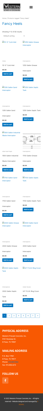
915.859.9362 (13, 362)
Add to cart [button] (7, 74)
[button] (31, 7)
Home (4, 18)
